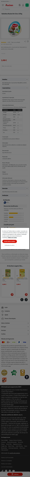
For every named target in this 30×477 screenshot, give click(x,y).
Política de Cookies (12, 237)
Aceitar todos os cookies (9, 241)
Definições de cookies (9, 245)
